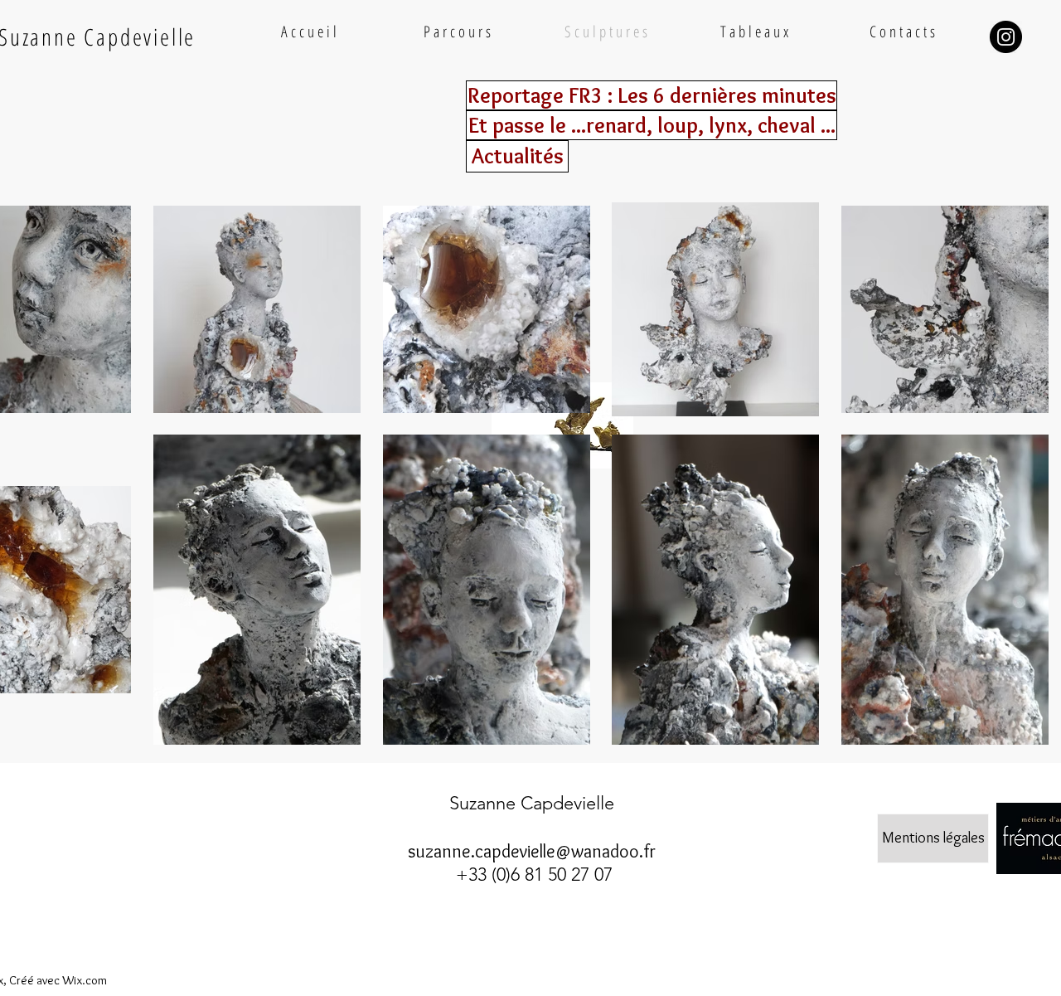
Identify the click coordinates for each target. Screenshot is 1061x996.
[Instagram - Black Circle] (1006, 37)
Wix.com (84, 980)
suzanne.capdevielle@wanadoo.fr (532, 851)
